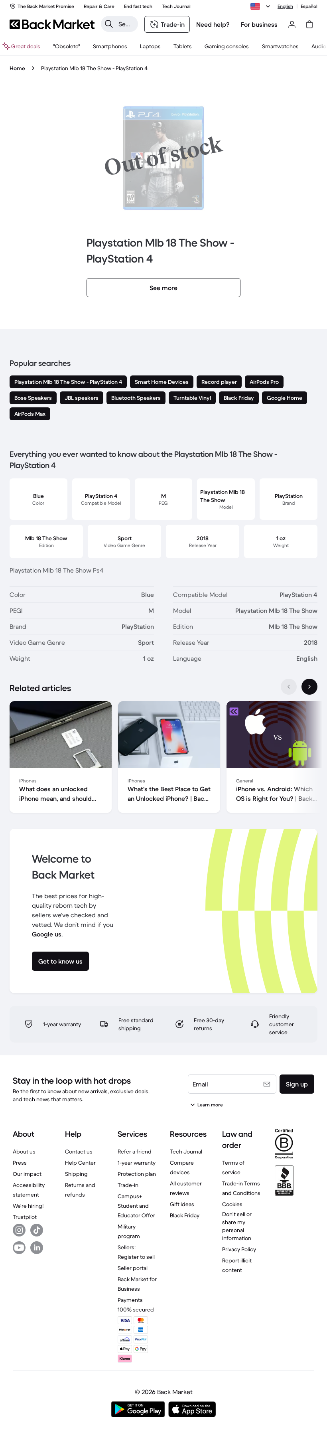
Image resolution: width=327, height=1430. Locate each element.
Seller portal (133, 1268)
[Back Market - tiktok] (36, 1230)
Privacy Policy (239, 1249)
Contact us (79, 1151)
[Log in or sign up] (292, 24)
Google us (46, 934)
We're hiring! (28, 1205)
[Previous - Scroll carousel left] (289, 687)
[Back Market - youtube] (19, 1247)
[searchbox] (126, 24)
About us (24, 1151)
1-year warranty (137, 1162)
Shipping (76, 1173)
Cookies (232, 1204)
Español (309, 6)
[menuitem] (110, 46)
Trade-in (128, 1185)
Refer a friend (135, 1151)
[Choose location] (261, 6)
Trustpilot (25, 1217)
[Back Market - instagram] (19, 1230)
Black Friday (184, 1215)
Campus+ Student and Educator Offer (136, 1206)
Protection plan (137, 1173)
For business (259, 24)
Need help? (213, 24)
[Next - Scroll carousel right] (309, 687)
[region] (163, 758)
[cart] (309, 24)
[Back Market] (52, 24)
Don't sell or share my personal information (237, 1226)
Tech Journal (186, 1151)
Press (20, 1162)
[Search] (108, 24)
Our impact (27, 1173)
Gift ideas (182, 1204)
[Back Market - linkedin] (36, 1247)
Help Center (80, 1162)
